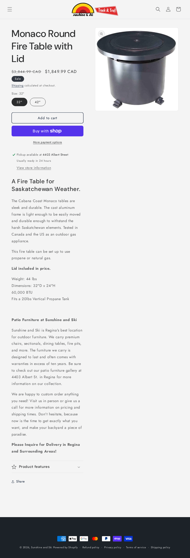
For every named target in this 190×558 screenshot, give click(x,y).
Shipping (18, 85)
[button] (10, 9)
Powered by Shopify (65, 547)
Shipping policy (160, 547)
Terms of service (136, 547)
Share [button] (20, 481)
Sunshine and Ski (41, 547)
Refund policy (90, 547)
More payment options (47, 142)
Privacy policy (112, 547)
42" (38, 102)
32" (19, 102)
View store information (34, 167)
